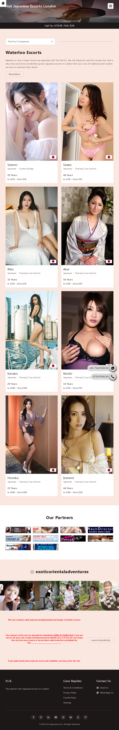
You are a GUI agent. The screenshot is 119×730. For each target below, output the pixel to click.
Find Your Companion (18, 41)
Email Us (104, 687)
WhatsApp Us (106, 692)
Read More (14, 74)
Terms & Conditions (73, 687)
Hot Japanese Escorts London (31, 6)
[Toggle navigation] (110, 6)
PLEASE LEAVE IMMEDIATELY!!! (46, 643)
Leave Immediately (100, 640)
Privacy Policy (69, 692)
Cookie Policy (69, 697)
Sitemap (67, 702)
